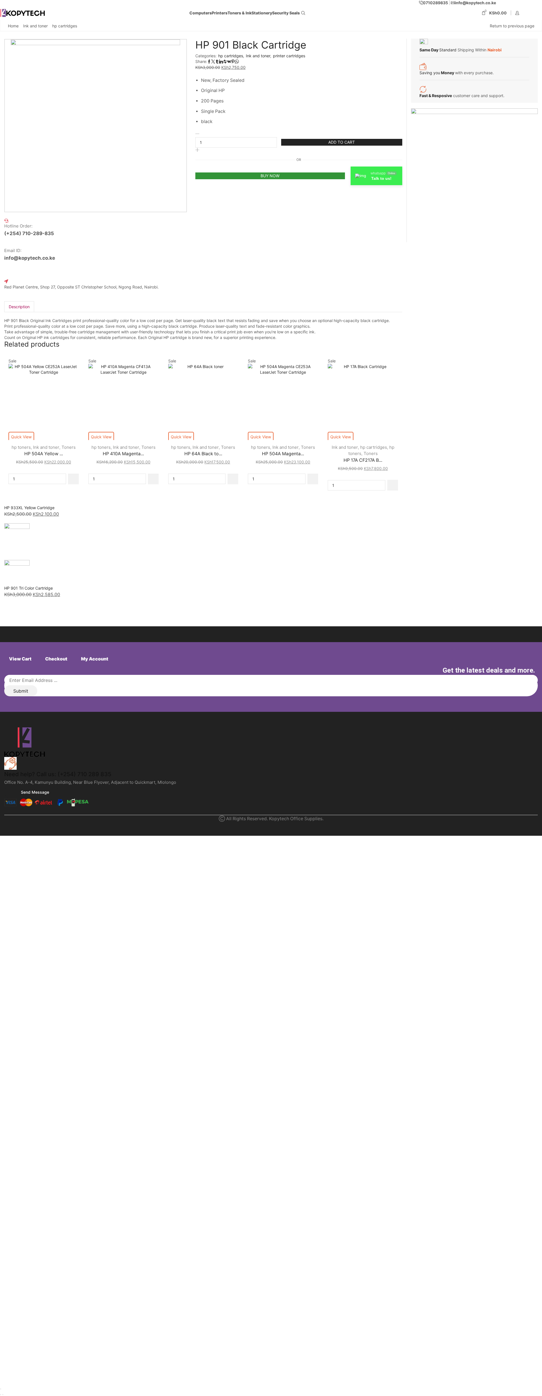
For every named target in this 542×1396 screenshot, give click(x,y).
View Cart (20, 659)
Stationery (262, 12)
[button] (73, 479)
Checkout (56, 659)
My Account (94, 659)
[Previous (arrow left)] (0, 1394)
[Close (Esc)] (0, 1389)
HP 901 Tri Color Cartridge (28, 588)
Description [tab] (19, 306)
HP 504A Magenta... (283, 453)
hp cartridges (64, 25)
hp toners (21, 447)
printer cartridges (289, 55)
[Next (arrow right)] (2, 1394)
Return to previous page (512, 25)
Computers (200, 12)
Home (13, 25)
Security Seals (286, 12)
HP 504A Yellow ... (43, 453)
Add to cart (341, 142)
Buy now (270, 175)
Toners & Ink (240, 12)
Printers (220, 12)
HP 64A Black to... (203, 453)
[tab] (19, 306)
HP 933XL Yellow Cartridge (29, 507)
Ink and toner (35, 25)
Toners (69, 447)
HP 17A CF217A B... (363, 460)
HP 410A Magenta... (123, 453)
